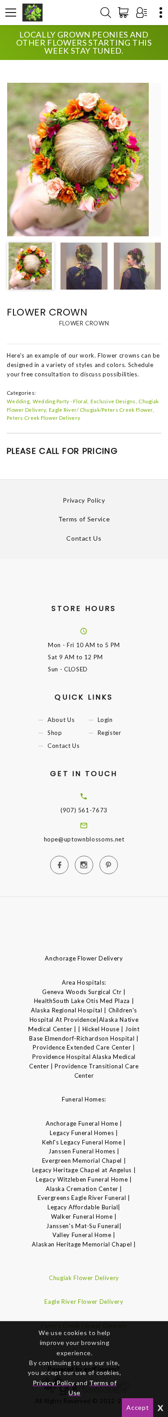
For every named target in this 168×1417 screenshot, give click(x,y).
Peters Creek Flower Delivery (43, 417)
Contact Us (84, 538)
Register (109, 733)
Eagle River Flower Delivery (84, 1301)
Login (105, 719)
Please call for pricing (62, 451)
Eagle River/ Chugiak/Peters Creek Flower (101, 409)
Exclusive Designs (113, 401)
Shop (54, 733)
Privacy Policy (84, 500)
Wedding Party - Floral (60, 401)
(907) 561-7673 (84, 810)
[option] (84, 159)
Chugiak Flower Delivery (84, 1277)
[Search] (105, 12)
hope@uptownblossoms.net (84, 839)
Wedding (18, 401)
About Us (60, 719)
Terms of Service (84, 519)
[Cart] (125, 12)
